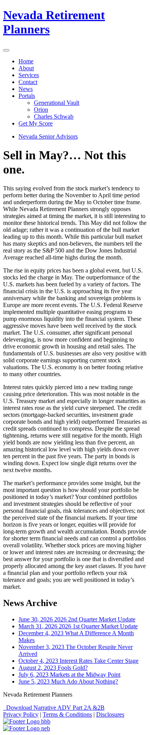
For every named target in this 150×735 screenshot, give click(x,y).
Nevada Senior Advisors (48, 136)
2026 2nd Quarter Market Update (76, 619)
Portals (26, 95)
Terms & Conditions (67, 714)
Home (25, 61)
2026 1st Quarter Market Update (78, 626)
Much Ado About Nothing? (68, 681)
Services (28, 75)
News (25, 89)
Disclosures (110, 714)
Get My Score (35, 123)
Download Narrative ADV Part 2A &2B (54, 707)
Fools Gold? (53, 667)
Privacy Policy (20, 714)
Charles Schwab (53, 116)
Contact (27, 82)
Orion (41, 109)
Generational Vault (56, 102)
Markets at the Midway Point (69, 674)
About (26, 68)
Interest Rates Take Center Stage (78, 660)
